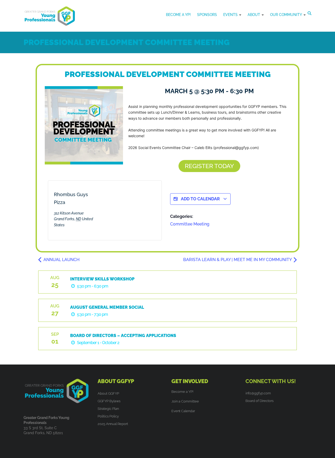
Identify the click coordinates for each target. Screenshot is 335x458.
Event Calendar (183, 411)
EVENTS (230, 15)
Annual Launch (61, 259)
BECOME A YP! (178, 15)
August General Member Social (107, 307)
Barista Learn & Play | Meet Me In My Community (238, 259)
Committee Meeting (189, 224)
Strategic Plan (108, 409)
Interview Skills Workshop (102, 279)
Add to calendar (200, 198)
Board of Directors (259, 401)
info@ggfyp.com (258, 393)
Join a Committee (185, 401)
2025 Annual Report (113, 424)
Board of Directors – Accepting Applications (123, 335)
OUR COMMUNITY (286, 15)
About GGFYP (108, 393)
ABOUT (254, 15)
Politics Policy (108, 416)
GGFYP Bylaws (109, 401)
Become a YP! (182, 392)
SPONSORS (207, 15)
